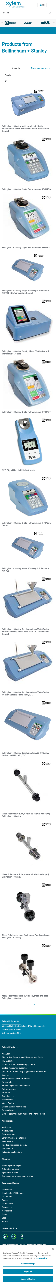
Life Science (7, 1148)
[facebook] (22, 1236)
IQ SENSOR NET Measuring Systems (18, 1064)
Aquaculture (7, 1131)
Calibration (7, 1196)
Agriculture (7, 1127)
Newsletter (7, 1211)
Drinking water (8, 1134)
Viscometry (7, 1099)
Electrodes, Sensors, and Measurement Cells (22, 1057)
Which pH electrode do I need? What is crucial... (23, 1026)
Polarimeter (7, 1082)
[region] (28, 1264)
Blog (4, 1218)
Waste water (7, 1141)
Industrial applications (12, 1152)
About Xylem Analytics (12, 1165)
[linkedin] (5, 1236)
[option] (10, 23)
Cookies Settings (28, 1264)
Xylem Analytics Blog (11, 1033)
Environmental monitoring (14, 1138)
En (43, 5)
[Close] (53, 1249)
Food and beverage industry (14, 1145)
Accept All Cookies (28, 1279)
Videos (5, 1221)
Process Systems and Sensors (16, 1085)
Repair (5, 1200)
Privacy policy (41, 1258)
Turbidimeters (8, 1096)
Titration (6, 1092)
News (4, 1214)
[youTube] (13, 1236)
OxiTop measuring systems (14, 1068)
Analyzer (6, 1054)
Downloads (7, 1189)
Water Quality (8, 1103)
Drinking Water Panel (11, 1029)
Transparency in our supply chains (17, 1176)
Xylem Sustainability (11, 1169)
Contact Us (7, 1207)
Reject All (28, 1271)
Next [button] (54, 23)
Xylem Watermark (10, 1172)
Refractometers (9, 1089)
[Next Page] (34, 1005)
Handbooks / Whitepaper (13, 1193)
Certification (7, 1204)
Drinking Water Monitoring (14, 1107)
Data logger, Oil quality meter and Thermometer (23, 1114)
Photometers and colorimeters (16, 1078)
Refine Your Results (41, 68)
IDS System (7, 1061)
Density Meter (8, 1110)
